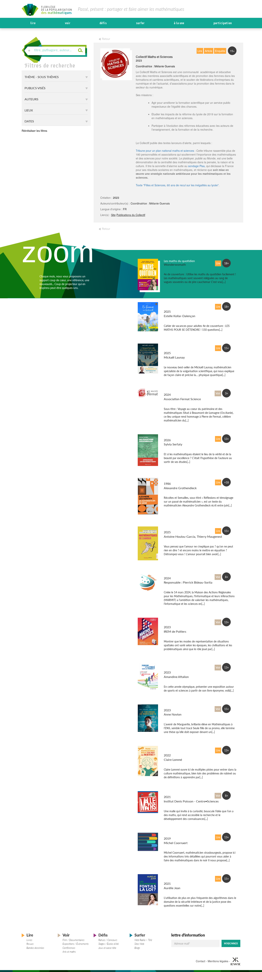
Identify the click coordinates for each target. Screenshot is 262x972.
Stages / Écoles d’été (108, 943)
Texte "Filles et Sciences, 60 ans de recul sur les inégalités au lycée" (177, 185)
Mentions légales (218, 961)
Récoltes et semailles (177, 480)
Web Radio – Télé (143, 939)
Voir (67, 23)
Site (113, 215)
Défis (103, 23)
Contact (200, 961)
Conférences (69, 947)
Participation (222, 23)
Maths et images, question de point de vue (181, 621)
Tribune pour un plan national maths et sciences (165, 151)
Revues (30, 943)
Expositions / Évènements (76, 943)
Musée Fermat (173, 391)
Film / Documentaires (73, 939)
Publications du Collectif (130, 215)
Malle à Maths (173, 793)
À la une (179, 23)
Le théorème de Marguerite (182, 706)
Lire (32, 23)
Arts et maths (69, 951)
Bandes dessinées (35, 947)
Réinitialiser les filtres (34, 131)
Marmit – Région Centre (180, 574)
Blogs (137, 947)
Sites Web (139, 943)
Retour (106, 39)
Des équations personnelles (182, 436)
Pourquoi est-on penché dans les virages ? (180, 666)
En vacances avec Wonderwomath (175, 306)
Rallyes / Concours (107, 939)
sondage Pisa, (196, 166)
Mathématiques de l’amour (182, 528)
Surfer (140, 23)
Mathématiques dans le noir (182, 835)
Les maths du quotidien (179, 261)
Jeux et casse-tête (107, 947)
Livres (29, 939)
